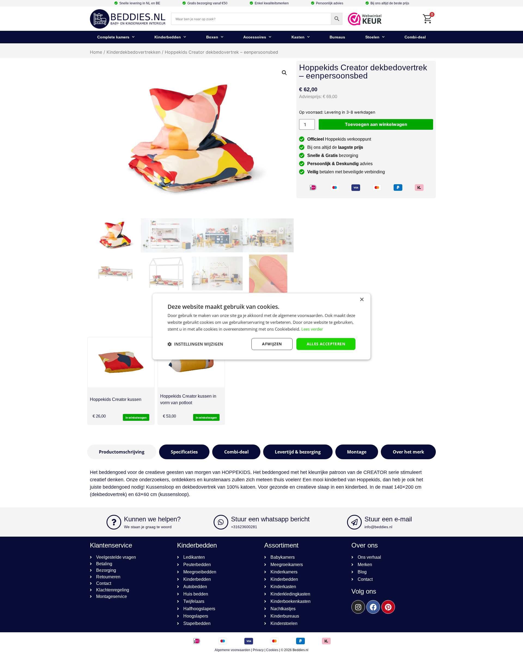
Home (96, 52)
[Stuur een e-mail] (354, 522)
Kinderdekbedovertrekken (133, 52)
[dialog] (261, 326)
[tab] (121, 452)
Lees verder (312, 329)
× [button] (362, 300)
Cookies (272, 650)
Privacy (258, 650)
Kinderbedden (167, 37)
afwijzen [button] (272, 343)
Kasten (298, 37)
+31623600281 (244, 527)
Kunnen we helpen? (152, 519)
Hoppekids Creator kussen (115, 399)
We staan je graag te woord (148, 527)
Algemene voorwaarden (232, 650)
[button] (284, 73)
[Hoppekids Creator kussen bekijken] (121, 362)
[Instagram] (358, 607)
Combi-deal (415, 37)
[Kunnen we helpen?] (114, 522)
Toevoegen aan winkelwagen (376, 124)
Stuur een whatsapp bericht (270, 519)
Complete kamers (113, 37)
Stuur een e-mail (388, 519)
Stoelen (372, 37)
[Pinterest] (388, 607)
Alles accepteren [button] (326, 343)
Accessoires (254, 37)
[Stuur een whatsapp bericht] (221, 522)
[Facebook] (373, 607)
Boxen (212, 37)
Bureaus (337, 37)
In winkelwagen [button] (136, 417)
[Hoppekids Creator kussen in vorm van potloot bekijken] (191, 362)
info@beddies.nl (378, 527)
